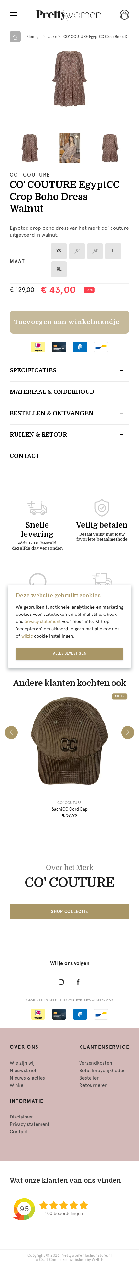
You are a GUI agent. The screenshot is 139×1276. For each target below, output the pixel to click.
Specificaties (33, 370)
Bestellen (89, 1078)
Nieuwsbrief (23, 1070)
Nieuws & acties (27, 1078)
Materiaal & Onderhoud (52, 392)
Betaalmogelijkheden (102, 1070)
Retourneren (93, 1085)
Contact (24, 456)
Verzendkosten (95, 1063)
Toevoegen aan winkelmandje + (69, 322)
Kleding (33, 36)
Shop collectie (69, 911)
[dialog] (69, 626)
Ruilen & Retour (38, 434)
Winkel (17, 1085)
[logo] (68, 15)
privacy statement (42, 621)
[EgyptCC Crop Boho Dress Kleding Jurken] (69, 78)
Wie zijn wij (22, 1063)
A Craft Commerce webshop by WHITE (69, 1260)
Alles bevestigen (69, 653)
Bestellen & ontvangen (52, 413)
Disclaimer (21, 1117)
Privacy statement (30, 1124)
